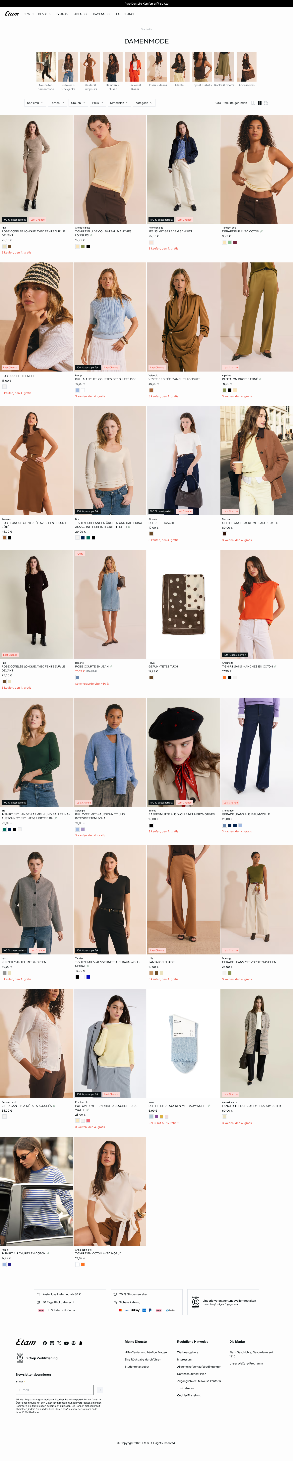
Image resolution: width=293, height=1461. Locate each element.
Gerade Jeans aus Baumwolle (246, 814)
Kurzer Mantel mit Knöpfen (24, 962)
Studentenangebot (137, 1366)
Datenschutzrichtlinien (191, 1373)
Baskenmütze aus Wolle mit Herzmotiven (181, 814)
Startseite (146, 29)
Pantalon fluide (161, 962)
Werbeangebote (187, 1352)
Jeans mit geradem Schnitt (170, 231)
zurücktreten (185, 1388)
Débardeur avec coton (241, 231)
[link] (28, 14)
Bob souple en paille (18, 376)
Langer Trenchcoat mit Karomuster (251, 1105)
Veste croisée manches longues (174, 379)
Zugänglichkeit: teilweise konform (199, 1381)
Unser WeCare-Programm (246, 1363)
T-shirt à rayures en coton (24, 1253)
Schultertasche (161, 522)
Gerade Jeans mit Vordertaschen (249, 962)
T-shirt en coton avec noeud (98, 1253)
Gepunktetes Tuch (163, 666)
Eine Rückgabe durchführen (143, 1359)
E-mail (20, 1381)
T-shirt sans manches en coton (248, 666)
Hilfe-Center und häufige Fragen (146, 1352)
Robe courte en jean (92, 666)
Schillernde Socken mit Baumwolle (177, 1105)
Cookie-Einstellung (189, 1395)
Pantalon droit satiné (240, 379)
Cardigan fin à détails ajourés (27, 1105)
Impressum (184, 1359)
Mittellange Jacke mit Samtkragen (250, 522)
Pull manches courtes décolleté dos (105, 379)
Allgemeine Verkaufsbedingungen (199, 1366)
